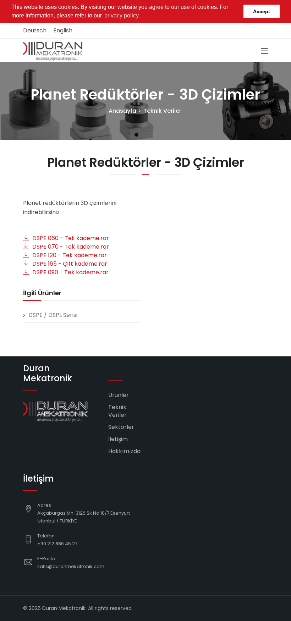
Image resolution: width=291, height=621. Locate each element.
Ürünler (118, 395)
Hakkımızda (124, 451)
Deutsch (34, 30)
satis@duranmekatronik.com (70, 566)
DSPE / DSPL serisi (52, 315)
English (62, 30)
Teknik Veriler (162, 111)
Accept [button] (261, 11)
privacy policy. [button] (122, 15)
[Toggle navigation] (264, 51)
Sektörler (121, 427)
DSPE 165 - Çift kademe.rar (69, 264)
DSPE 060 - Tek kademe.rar (70, 238)
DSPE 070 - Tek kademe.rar (70, 247)
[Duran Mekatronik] (53, 50)
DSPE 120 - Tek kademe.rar (69, 255)
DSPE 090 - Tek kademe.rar (70, 272)
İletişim (118, 439)
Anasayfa (122, 111)
